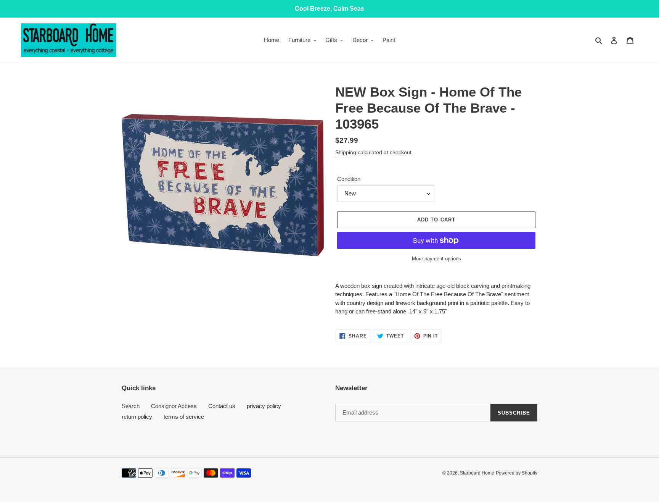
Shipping (345, 152)
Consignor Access (174, 406)
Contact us (221, 406)
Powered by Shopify (516, 473)
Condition (348, 179)
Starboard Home (477, 473)
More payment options (436, 258)
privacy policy (264, 406)
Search (131, 406)
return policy (137, 416)
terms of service (184, 416)
